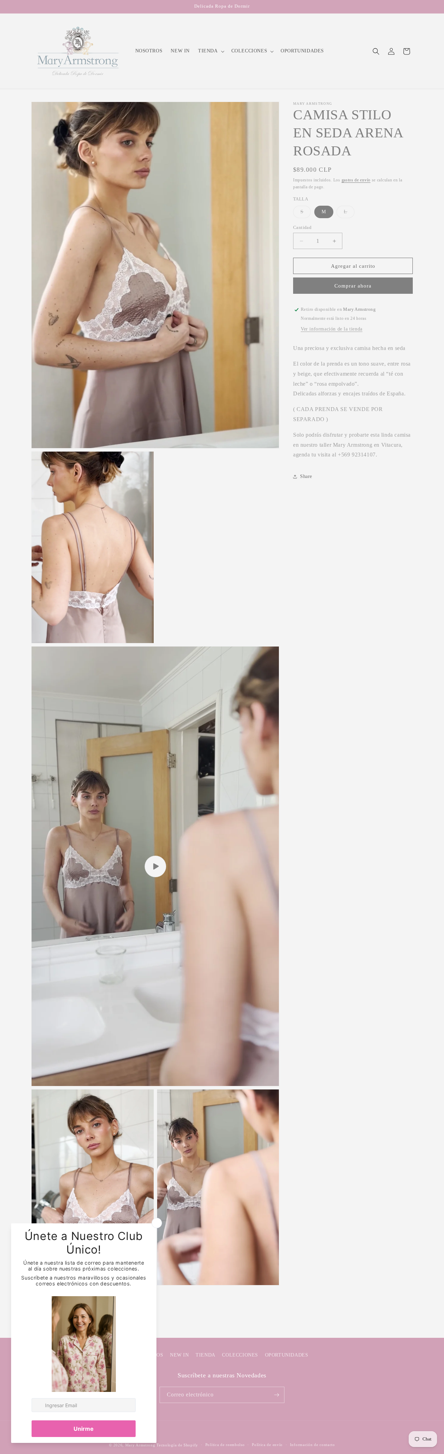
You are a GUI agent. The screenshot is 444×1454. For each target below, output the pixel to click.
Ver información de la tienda (331, 329)
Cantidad (302, 227)
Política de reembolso (225, 1445)
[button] (210, 51)
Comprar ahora (353, 286)
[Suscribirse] (276, 1395)
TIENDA (205, 1355)
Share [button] (306, 476)
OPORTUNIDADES (286, 1355)
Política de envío (267, 1445)
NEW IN (179, 1355)
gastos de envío (356, 180)
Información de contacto (312, 1445)
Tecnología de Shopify (177, 1445)
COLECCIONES (240, 1355)
